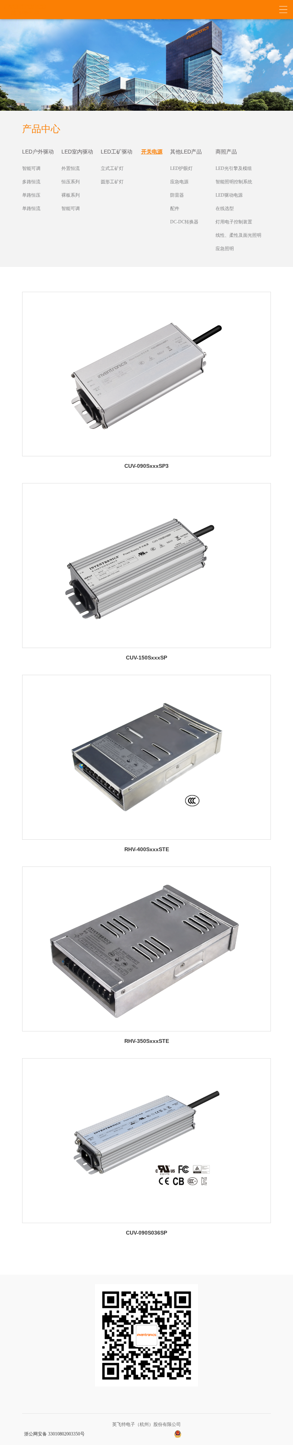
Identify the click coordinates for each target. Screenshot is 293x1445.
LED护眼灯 (181, 168)
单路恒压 (31, 195)
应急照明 (225, 248)
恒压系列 (70, 181)
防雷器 (177, 195)
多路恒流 (31, 181)
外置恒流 (70, 168)
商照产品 (226, 152)
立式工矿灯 (112, 168)
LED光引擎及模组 (234, 168)
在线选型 (225, 208)
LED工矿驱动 (116, 152)
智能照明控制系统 (234, 181)
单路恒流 (31, 208)
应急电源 (179, 181)
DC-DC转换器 (184, 222)
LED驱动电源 (229, 195)
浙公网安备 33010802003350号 (54, 1434)
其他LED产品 (186, 152)
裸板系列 (70, 195)
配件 (174, 208)
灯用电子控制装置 (234, 222)
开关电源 (152, 152)
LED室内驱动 (77, 152)
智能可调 (31, 168)
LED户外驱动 (38, 152)
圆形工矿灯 (112, 181)
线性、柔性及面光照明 (238, 235)
